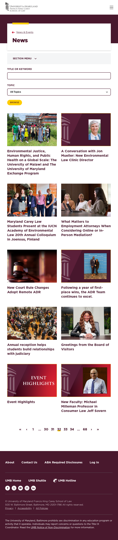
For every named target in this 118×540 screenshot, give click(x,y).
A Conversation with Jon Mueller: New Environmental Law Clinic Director (84, 155)
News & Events (24, 32)
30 (46, 429)
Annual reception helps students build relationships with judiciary (30, 349)
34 (72, 429)
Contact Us (29, 462)
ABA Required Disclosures (63, 462)
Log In (94, 462)
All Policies (42, 508)
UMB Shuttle (37, 480)
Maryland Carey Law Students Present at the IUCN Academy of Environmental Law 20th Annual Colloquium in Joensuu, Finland (32, 230)
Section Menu (22, 58)
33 (65, 429)
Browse (14, 103)
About (9, 462)
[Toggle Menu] (111, 7)
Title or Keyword (19, 69)
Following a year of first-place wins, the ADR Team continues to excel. (83, 292)
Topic (11, 85)
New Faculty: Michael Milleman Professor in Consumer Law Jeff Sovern (83, 406)
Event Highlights (21, 402)
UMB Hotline (67, 480)
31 (52, 429)
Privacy (9, 508)
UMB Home (13, 480)
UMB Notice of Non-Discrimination (50, 527)
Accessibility (25, 508)
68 (84, 429)
